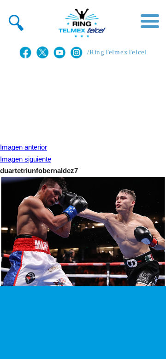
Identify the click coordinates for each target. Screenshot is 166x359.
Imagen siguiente (25, 159)
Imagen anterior (23, 147)
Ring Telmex (80, 23)
